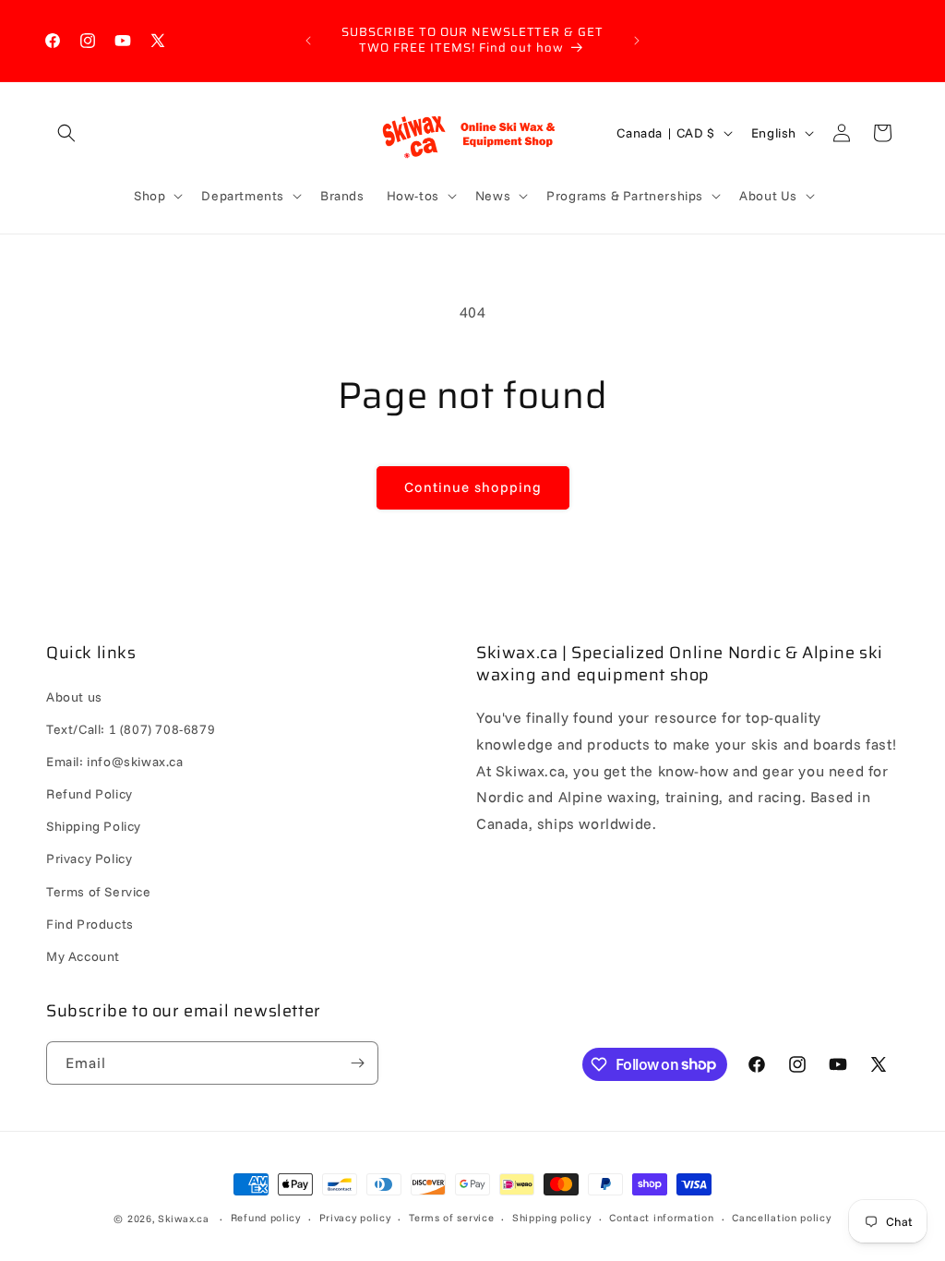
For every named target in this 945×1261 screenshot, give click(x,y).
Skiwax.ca (183, 1218)
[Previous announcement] (308, 40)
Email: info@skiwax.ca (115, 761)
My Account (83, 956)
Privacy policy (355, 1217)
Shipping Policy (93, 826)
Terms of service (451, 1217)
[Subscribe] (357, 1063)
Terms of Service (98, 891)
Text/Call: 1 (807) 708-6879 (130, 729)
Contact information (661, 1217)
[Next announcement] (636, 40)
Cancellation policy (781, 1217)
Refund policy (266, 1217)
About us (74, 697)
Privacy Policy (89, 858)
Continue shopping (473, 487)
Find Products (90, 924)
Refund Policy (89, 794)
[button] (66, 133)
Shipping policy (552, 1217)
